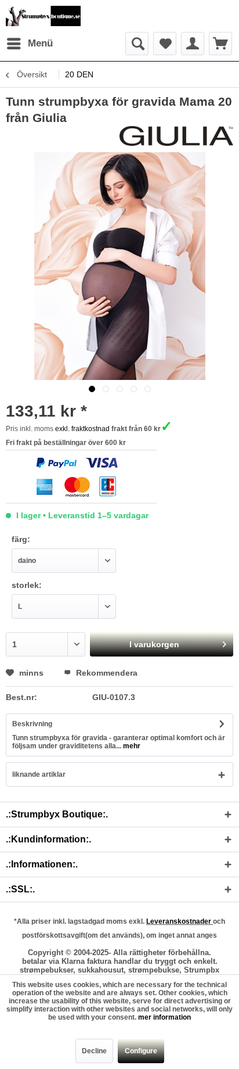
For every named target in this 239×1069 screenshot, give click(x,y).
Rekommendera (105, 672)
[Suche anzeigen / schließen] (137, 43)
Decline (94, 1051)
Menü (40, 43)
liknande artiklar (39, 774)
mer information (164, 1017)
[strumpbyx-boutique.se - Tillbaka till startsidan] (43, 16)
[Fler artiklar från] (176, 136)
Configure (141, 1051)
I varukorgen (154, 644)
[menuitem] (29, 43)
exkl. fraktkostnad (82, 429)
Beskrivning (32, 724)
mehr (130, 746)
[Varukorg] (220, 43)
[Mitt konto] (192, 43)
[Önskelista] (164, 43)
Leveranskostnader (179, 921)
